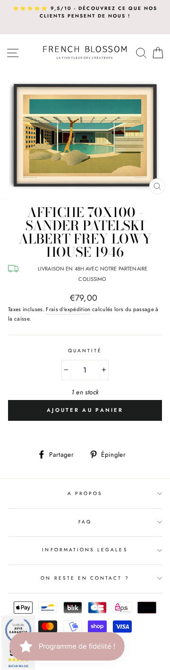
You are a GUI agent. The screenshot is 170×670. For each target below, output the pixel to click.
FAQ (85, 521)
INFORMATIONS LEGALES (85, 549)
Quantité (85, 350)
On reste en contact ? (85, 578)
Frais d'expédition (68, 309)
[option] (85, 12)
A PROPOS (85, 493)
